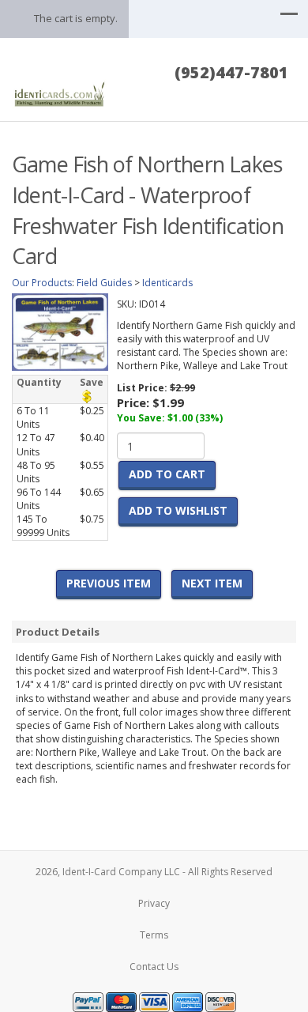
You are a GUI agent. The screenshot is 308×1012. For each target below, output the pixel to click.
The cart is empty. (76, 18)
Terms (154, 935)
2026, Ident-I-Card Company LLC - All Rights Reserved (154, 871)
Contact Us (154, 966)
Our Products (42, 282)
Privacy (154, 903)
